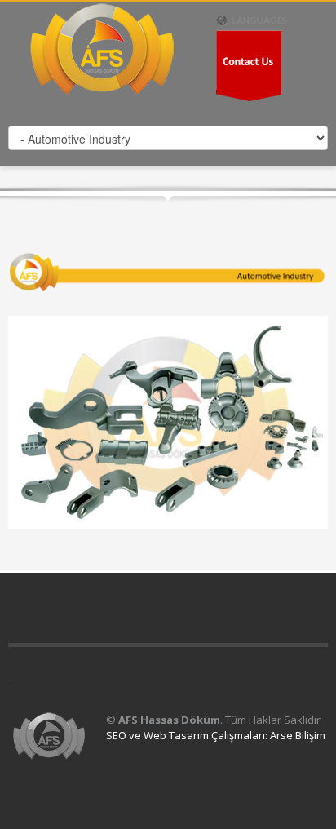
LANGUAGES (258, 20)
